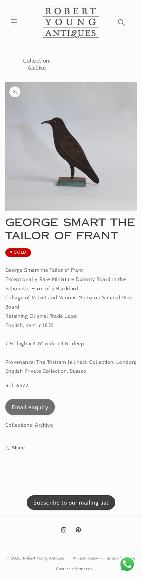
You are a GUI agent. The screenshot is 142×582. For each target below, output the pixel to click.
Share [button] (18, 448)
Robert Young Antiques (44, 558)
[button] (13, 22)
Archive (37, 67)
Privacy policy (85, 558)
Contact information (74, 568)
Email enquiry (30, 407)
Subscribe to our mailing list (70, 502)
